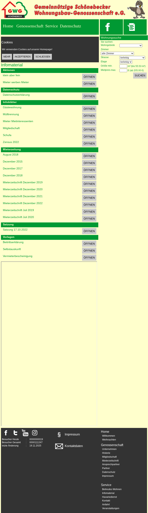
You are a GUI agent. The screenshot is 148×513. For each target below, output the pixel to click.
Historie (106, 453)
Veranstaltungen (110, 508)
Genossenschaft (29, 26)
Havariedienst (109, 497)
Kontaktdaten (73, 446)
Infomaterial (108, 493)
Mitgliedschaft (109, 457)
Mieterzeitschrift (110, 460)
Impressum (72, 434)
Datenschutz (70, 26)
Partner (106, 468)
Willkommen (108, 435)
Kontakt (106, 500)
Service (51, 26)
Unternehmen (109, 449)
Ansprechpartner (111, 464)
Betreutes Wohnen (112, 489)
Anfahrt (106, 504)
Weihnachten (109, 439)
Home (8, 26)
